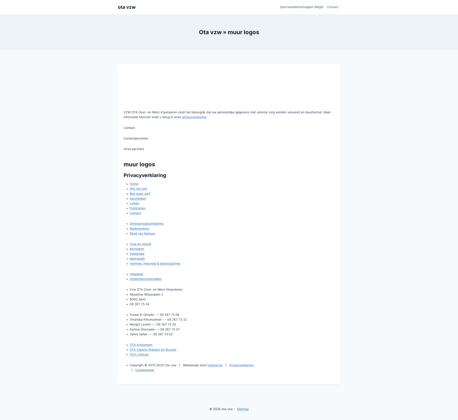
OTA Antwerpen (141, 345)
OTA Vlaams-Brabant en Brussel (153, 349)
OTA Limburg (139, 354)
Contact (332, 7)
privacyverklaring (194, 117)
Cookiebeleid (144, 370)
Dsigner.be (215, 365)
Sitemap (243, 409)
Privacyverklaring (241, 365)
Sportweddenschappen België (301, 7)
